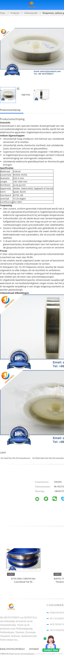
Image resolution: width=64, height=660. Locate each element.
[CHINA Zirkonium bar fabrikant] (32, 5)
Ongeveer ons (43, 15)
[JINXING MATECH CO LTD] (39, 500)
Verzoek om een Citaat (22, 25)
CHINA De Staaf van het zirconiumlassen (17, 654)
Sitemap (34, 649)
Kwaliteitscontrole (12, 649)
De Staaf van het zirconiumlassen (15, 458)
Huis (11, 15)
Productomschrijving (10, 110)
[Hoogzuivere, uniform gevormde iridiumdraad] (8, 95)
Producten (24, 15)
